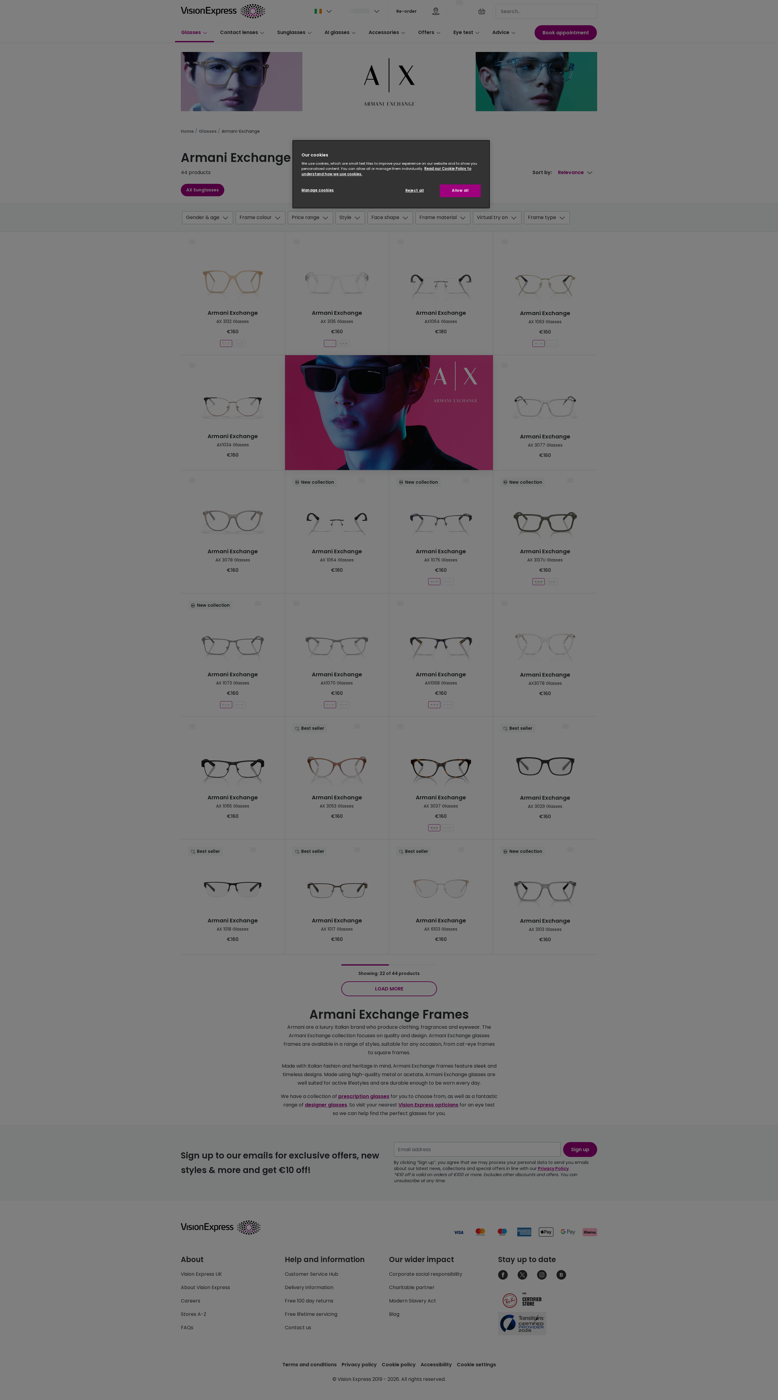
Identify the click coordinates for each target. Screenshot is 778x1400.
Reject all (414, 190)
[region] (391, 174)
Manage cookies (317, 190)
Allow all (460, 190)
